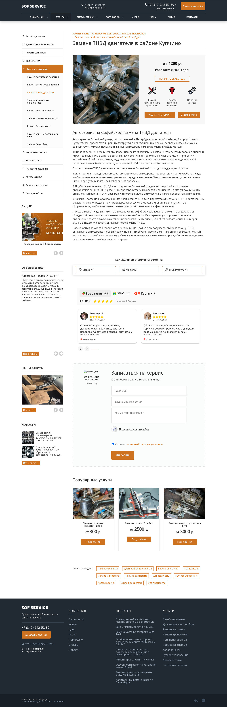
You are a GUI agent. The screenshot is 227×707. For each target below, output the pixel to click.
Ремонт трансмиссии (175, 634)
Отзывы (73, 644)
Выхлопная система (36, 185)
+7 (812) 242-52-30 (161, 4)
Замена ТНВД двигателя (41, 92)
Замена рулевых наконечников (93, 524)
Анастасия (158, 313)
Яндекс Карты (89, 339)
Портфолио (113, 17)
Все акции (29, 253)
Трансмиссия (33, 60)
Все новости (30, 463)
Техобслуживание (36, 36)
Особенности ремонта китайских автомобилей (136, 665)
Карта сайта (59, 701)
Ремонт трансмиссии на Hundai (135, 659)
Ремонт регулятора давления (43, 84)
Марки (135, 17)
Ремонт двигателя (36, 52)
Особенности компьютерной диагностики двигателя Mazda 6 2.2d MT (48, 436)
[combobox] (96, 269)
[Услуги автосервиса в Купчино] (42, 390)
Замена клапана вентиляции (42, 118)
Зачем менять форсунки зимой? (135, 627)
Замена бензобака (37, 144)
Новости (74, 650)
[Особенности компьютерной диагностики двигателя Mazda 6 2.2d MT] (28, 443)
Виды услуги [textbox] (177, 270)
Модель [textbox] (131, 270)
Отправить (123, 455)
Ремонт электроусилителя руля (185, 524)
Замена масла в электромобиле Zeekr (135, 633)
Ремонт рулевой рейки (139, 523)
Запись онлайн (193, 6)
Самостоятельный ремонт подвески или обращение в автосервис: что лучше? (48, 451)
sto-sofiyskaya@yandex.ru (40, 643)
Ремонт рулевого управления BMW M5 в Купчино (134, 673)
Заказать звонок (165, 8)
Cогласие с (139, 444)
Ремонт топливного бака (40, 110)
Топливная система (37, 68)
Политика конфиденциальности (37, 701)
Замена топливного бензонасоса (38, 101)
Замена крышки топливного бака (42, 135)
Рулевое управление (37, 168)
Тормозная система (37, 152)
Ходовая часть (34, 160)
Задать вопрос (189, 114)
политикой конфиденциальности (145, 444)
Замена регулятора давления (43, 76)
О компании (37, 17)
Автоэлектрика (34, 176)
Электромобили (34, 193)
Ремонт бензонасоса (38, 125)
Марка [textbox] (86, 270)
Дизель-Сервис (85, 17)
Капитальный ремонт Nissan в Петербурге (134, 681)
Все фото (28, 410)
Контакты (192, 17)
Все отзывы (30, 353)
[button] (80, 348)
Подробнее (93, 542)
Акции (171, 17)
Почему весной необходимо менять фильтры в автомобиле (135, 620)
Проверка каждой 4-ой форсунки (42, 243)
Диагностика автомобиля (40, 44)
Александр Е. (97, 313)
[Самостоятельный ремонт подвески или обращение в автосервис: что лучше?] (28, 457)
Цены (153, 17)
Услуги (60, 17)
